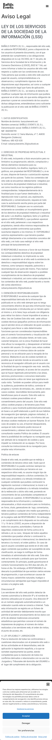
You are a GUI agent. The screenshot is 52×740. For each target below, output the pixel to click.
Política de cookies (12, 737)
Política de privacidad (29, 737)
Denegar (26, 723)
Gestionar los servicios (25, 709)
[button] (48, 684)
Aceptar (26, 716)
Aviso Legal (42, 737)
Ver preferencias (26, 730)
